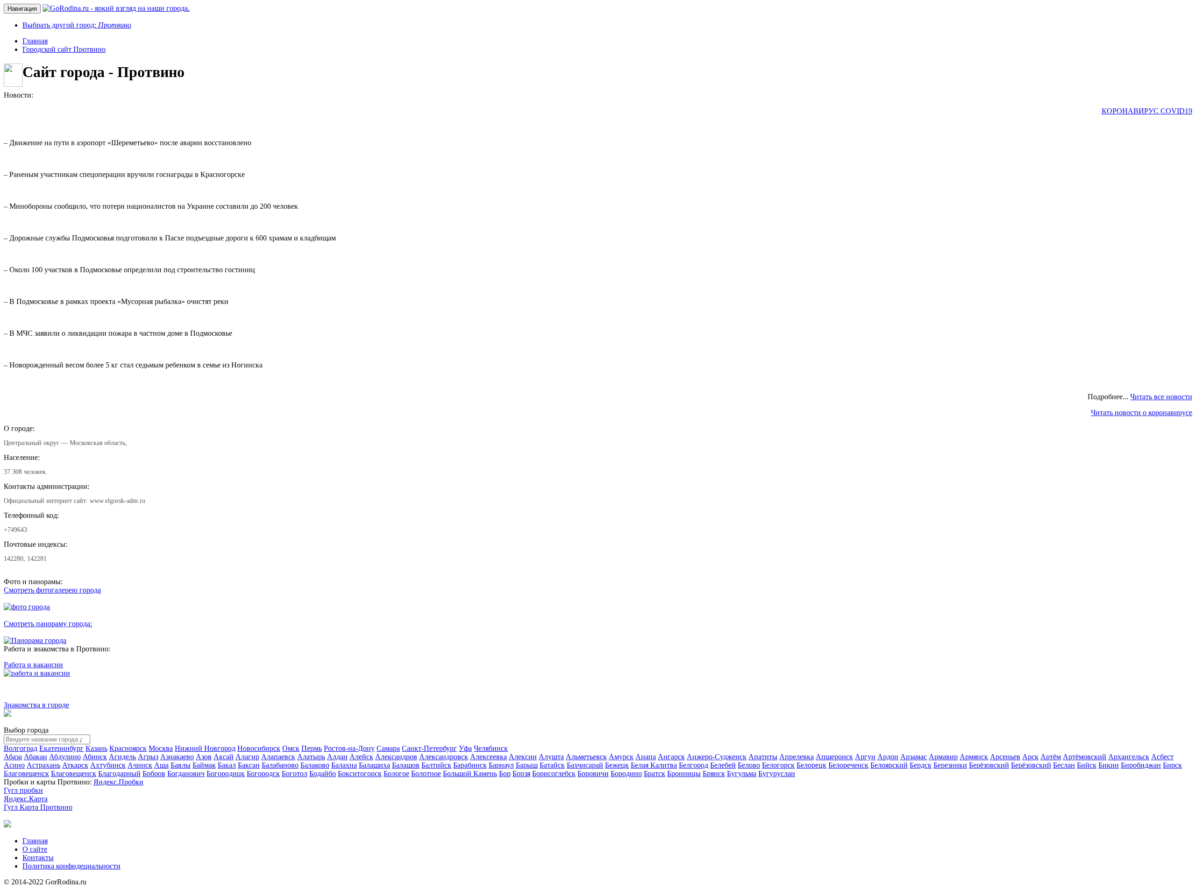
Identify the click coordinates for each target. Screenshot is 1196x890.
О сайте (34, 849)
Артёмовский (1084, 757)
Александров (396, 757)
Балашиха (374, 765)
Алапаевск (278, 757)
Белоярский (889, 765)
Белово (749, 765)
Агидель (122, 757)
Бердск (921, 765)
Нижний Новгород (205, 748)
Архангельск (1128, 757)
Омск (290, 748)
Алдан (337, 757)
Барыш (527, 765)
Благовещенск (26, 773)
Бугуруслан (776, 773)
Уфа (465, 748)
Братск (654, 773)
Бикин (1108, 765)
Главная (35, 841)
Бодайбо (322, 773)
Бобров (153, 773)
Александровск (443, 757)
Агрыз (148, 757)
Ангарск (671, 757)
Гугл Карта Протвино (38, 807)
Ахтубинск (108, 765)
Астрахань (43, 765)
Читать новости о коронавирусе (1141, 413)
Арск (1030, 757)
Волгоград (20, 748)
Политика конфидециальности (71, 866)
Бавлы (181, 765)
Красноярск (128, 748)
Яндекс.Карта (26, 799)
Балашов (406, 765)
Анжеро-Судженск (717, 757)
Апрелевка (796, 757)
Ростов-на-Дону (349, 748)
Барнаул (501, 765)
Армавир (943, 757)
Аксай (224, 757)
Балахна (344, 765)
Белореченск (848, 765)
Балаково (314, 765)
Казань (96, 748)
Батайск (552, 765)
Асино (14, 765)
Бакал (227, 765)
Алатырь (311, 757)
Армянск (974, 757)
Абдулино (65, 757)
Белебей (723, 765)
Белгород (693, 765)
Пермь (311, 748)
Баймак (204, 765)
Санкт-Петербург (429, 748)
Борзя (521, 773)
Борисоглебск (554, 773)
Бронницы (684, 773)
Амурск (621, 757)
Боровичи (593, 773)
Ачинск (140, 765)
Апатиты (762, 757)
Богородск (263, 773)
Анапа (645, 757)
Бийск (1086, 765)
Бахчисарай (585, 765)
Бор (505, 773)
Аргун (865, 757)
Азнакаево (177, 757)
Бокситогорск (360, 773)
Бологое (396, 773)
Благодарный (119, 773)
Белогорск (778, 765)
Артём (1050, 757)
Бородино (626, 773)
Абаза (13, 757)
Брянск (714, 773)
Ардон (887, 757)
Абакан (35, 757)
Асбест (1162, 757)
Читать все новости (1161, 397)
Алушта (551, 757)
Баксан (249, 765)
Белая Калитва (654, 765)
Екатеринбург (61, 748)
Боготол (294, 773)
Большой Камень (470, 773)
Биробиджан (1141, 765)
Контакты (38, 858)
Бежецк (617, 765)
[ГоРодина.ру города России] (7, 825)
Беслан (1064, 765)
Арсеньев (1005, 757)
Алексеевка (488, 757)
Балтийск (436, 765)
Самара (388, 748)
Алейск (361, 757)
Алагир (247, 757)
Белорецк (811, 765)
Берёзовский (989, 765)
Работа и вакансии (33, 665)
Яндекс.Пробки (118, 782)
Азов (204, 757)
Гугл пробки (23, 790)
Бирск (1172, 765)
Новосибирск (258, 748)
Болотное (426, 773)
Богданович (186, 773)
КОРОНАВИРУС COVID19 (1147, 111)
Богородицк (225, 773)
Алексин (523, 757)
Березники (950, 765)
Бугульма (741, 773)
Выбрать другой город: (76, 25)
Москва (161, 748)
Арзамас (913, 757)
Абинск (95, 757)
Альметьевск (586, 757)
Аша (161, 765)
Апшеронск (834, 757)
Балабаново (280, 765)
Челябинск (491, 748)
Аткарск (75, 765)
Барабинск (470, 765)
